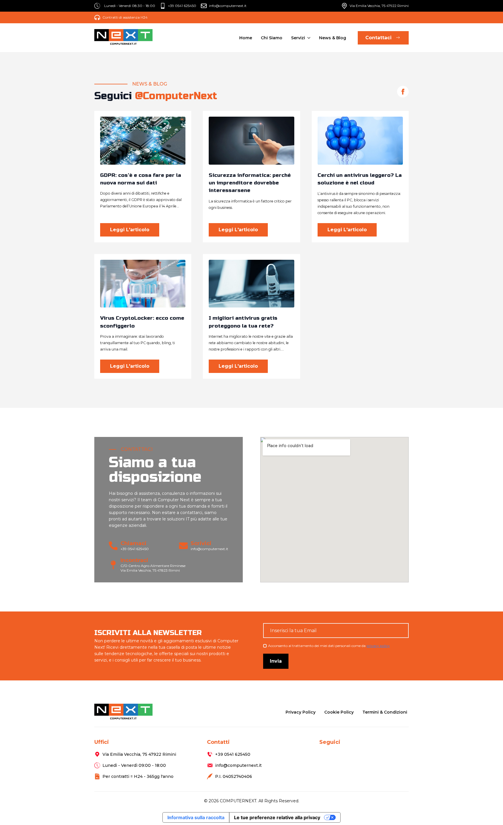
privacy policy (378, 645)
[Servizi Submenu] (308, 38)
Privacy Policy (301, 712)
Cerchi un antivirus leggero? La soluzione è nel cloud (360, 179)
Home (245, 37)
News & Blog (332, 37)
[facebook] (403, 91)
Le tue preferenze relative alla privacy (277, 817)
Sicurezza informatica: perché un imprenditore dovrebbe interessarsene (250, 183)
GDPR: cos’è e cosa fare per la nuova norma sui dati (140, 179)
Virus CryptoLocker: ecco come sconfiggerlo (142, 322)
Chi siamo (271, 37)
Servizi (298, 37)
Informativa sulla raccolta (195, 817)
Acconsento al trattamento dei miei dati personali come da (329, 645)
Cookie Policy (339, 712)
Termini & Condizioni (384, 712)
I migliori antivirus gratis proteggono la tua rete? (243, 322)
